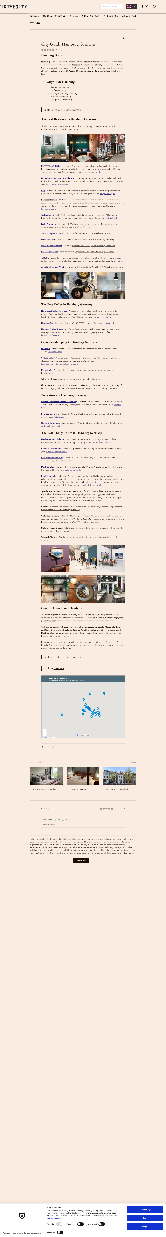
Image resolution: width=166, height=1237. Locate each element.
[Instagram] (154, 6)
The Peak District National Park (45, 789)
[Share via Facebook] (42, 747)
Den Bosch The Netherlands (117, 789)
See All (133, 762)
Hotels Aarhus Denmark (79, 789)
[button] (83, 82)
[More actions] (123, 37)
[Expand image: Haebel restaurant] (55, 148)
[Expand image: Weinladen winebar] (83, 148)
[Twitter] (146, 6)
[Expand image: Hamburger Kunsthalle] (55, 558)
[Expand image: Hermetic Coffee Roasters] (111, 148)
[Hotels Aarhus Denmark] (83, 776)
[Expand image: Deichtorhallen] (83, 558)
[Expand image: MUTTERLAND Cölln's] (55, 285)
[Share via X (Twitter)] (48, 747)
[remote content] (83, 706)
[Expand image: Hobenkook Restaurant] (111, 285)
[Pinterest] (150, 6)
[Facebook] (142, 6)
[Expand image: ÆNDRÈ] (55, 589)
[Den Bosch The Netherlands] (119, 776)
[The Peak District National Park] (46, 776)
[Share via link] (53, 747)
